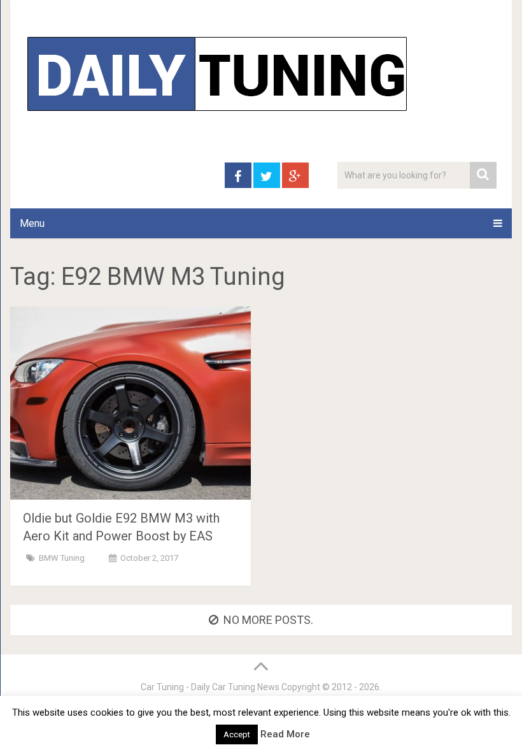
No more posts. (268, 619)
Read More (285, 734)
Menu (32, 223)
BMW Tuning (62, 558)
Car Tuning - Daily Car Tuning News (210, 687)
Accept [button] (236, 734)
